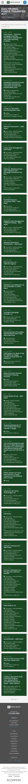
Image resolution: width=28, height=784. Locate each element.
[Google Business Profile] (19, 760)
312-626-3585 (14, 713)
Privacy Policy (13, 751)
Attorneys (14, 738)
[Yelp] (15, 760)
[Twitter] (12, 760)
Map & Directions (14, 726)
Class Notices (14, 736)
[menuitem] (10, 776)
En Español (14, 748)
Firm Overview (14, 733)
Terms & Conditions (14, 753)
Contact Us (14, 746)
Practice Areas (14, 741)
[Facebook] (9, 760)
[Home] (13, 2)
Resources (14, 743)
